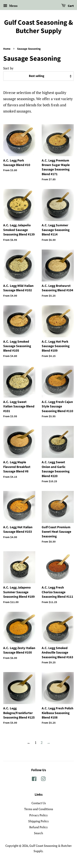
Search (38, 833)
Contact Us (38, 803)
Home (6, 49)
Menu (13, 6)
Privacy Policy (38, 815)
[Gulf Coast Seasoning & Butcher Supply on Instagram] (43, 780)
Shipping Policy (38, 821)
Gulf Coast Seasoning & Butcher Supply (38, 27)
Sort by (8, 68)
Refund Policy (38, 827)
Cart (70, 6)
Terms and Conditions (38, 809)
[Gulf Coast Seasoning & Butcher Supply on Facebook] (34, 780)
